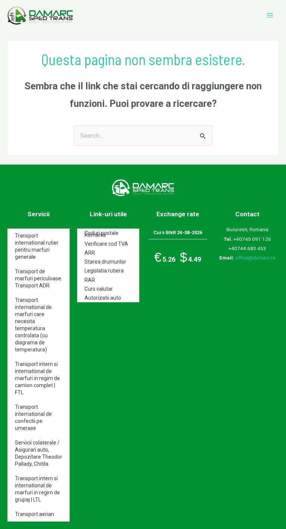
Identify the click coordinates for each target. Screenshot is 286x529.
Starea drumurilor (105, 262)
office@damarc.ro (255, 258)
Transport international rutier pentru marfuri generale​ (36, 246)
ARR (90, 253)
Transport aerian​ (34, 514)
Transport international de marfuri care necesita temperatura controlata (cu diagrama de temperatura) (33, 325)
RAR (90, 280)
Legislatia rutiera (104, 271)
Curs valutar (99, 289)
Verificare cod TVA (106, 244)
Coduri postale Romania (101, 234)
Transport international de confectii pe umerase (33, 417)
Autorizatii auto (103, 298)
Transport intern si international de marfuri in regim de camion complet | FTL (37, 378)
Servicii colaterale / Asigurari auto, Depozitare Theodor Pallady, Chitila (38, 453)
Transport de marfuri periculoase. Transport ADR (38, 278)
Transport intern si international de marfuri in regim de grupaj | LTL (37, 489)
